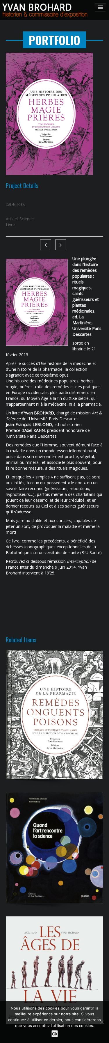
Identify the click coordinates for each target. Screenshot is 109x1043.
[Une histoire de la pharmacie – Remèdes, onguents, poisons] (54, 714)
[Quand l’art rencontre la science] (54, 848)
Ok (54, 1034)
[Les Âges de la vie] (54, 970)
